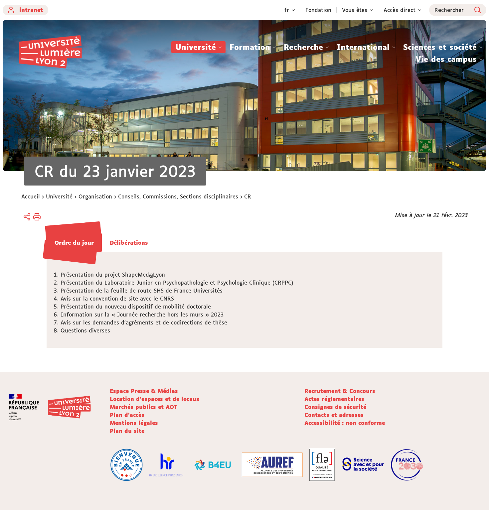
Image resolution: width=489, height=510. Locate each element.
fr (286, 10)
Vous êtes (354, 10)
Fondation (318, 10)
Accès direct (399, 10)
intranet (31, 10)
